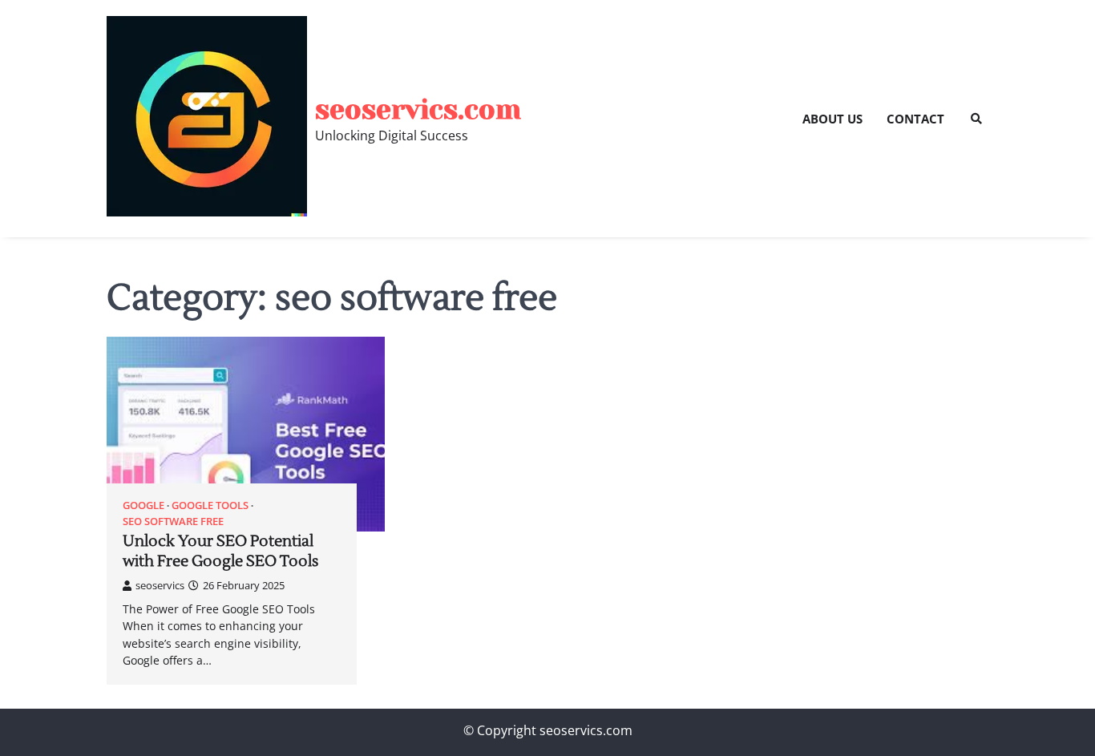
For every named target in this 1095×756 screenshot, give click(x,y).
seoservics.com (418, 109)
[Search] (976, 119)
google (143, 505)
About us (832, 119)
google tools (210, 505)
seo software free (173, 521)
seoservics (159, 585)
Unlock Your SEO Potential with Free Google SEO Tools (220, 551)
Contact (915, 119)
